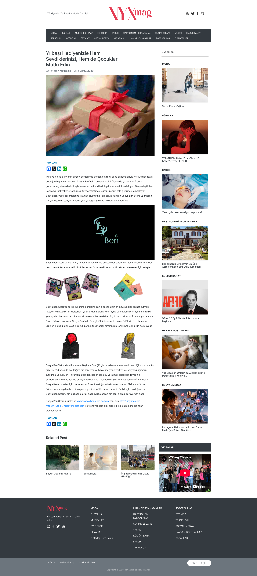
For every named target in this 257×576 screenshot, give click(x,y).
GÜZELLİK (65, 33)
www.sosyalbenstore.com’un (93, 401)
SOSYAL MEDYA (101, 38)
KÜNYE (51, 563)
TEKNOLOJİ (56, 38)
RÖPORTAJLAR (163, 38)
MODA (54, 33)
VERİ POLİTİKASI (67, 563)
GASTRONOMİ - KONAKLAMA (137, 33)
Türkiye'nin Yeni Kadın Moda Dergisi (67, 13)
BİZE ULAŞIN (199, 563)
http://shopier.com (74, 405)
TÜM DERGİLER (181, 38)
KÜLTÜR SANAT (193, 33)
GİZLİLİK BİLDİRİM (87, 563)
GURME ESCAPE (162, 33)
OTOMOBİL (71, 38)
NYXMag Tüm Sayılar (102, 537)
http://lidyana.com (130, 401)
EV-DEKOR (102, 33)
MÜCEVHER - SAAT (84, 33)
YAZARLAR (119, 38)
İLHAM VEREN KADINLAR (139, 38)
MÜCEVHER (97, 520)
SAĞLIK (115, 33)
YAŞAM (178, 33)
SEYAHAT (85, 38)
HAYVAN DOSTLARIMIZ (188, 532)
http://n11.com (54, 405)
